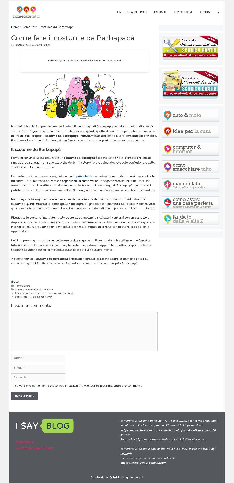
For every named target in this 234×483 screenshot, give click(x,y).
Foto (15, 281)
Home (15, 27)
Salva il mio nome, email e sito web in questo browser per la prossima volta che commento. (79, 385)
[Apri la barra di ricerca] (218, 12)
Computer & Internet (131, 12)
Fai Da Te (160, 12)
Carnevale (21, 289)
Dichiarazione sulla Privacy (35, 448)
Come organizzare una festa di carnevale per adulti (45, 293)
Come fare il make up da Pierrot (33, 296)
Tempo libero (183, 12)
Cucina (205, 12)
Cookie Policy (25, 441)
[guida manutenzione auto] (190, 60)
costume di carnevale (40, 289)
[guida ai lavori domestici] (190, 99)
